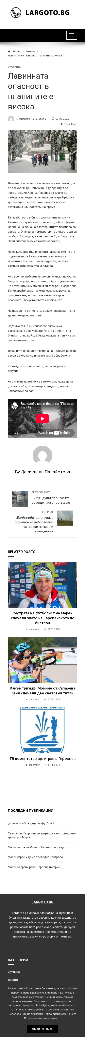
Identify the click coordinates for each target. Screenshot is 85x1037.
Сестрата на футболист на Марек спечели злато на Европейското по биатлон (42, 618)
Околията (14, 67)
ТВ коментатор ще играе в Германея (42, 758)
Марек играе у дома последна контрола (35, 857)
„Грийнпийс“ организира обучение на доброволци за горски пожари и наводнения (34, 522)
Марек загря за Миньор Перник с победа (36, 847)
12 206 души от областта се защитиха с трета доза (51, 497)
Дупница (14, 972)
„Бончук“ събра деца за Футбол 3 (31, 823)
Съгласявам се (42, 1029)
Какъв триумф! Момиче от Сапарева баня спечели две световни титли (42, 690)
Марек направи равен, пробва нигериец (35, 867)
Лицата (13, 980)
